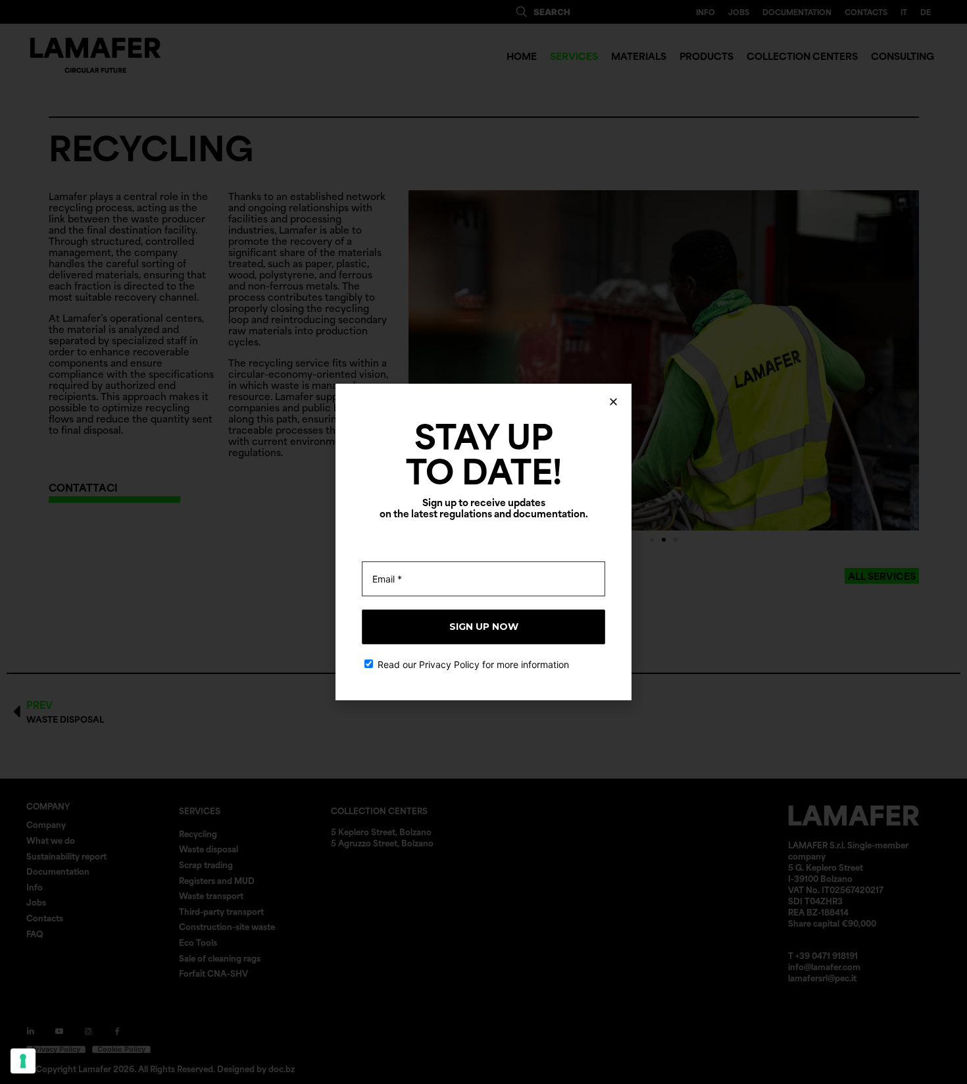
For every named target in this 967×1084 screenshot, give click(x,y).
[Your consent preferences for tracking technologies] (23, 1060)
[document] (483, 542)
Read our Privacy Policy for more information (472, 664)
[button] (613, 402)
